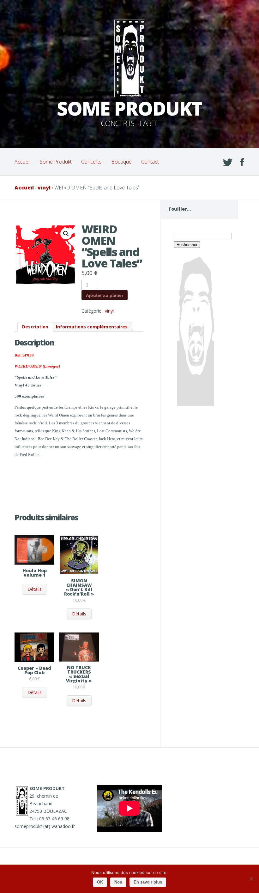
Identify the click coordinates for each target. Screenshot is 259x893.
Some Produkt (56, 161)
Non (118, 882)
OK (100, 882)
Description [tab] (35, 327)
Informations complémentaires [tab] (92, 327)
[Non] (251, 879)
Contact (150, 161)
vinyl (44, 187)
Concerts (91, 161)
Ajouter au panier (104, 295)
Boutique (121, 161)
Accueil (22, 161)
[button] (66, 233)
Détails (34, 589)
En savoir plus (148, 882)
